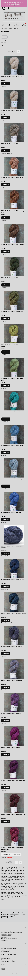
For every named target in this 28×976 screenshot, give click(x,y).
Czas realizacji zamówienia (8, 961)
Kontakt (3, 968)
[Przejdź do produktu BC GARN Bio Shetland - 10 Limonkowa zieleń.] (14, 333)
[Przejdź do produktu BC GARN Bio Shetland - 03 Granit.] (14, 132)
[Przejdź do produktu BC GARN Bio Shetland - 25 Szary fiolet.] (14, 669)
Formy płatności (5, 958)
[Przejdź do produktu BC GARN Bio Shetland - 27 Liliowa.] (14, 736)
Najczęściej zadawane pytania (9, 938)
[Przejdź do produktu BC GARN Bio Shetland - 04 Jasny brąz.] (14, 166)
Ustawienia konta (5, 950)
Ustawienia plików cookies (8, 948)
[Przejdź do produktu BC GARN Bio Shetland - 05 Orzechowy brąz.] (14, 199)
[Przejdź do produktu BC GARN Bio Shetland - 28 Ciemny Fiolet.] (14, 769)
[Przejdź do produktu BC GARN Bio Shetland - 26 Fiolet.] (14, 702)
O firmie (3, 969)
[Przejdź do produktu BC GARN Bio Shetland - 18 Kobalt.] (14, 501)
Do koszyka (6, 83)
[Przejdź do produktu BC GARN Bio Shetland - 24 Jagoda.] (14, 635)
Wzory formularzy (6, 935)
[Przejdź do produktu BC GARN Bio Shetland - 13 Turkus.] (14, 400)
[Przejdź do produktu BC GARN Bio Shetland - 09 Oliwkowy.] (14, 300)
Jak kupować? (5, 940)
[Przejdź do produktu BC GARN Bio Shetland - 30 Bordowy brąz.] (14, 803)
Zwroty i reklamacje (6, 931)
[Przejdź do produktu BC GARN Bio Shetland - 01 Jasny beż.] (14, 65)
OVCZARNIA (4, 28)
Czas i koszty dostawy (7, 959)
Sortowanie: (4, 42)
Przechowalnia (5, 951)
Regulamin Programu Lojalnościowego (11, 932)
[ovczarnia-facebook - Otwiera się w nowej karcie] (8, 8)
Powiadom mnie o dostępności (11, 854)
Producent (16, 28)
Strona (9, 51)
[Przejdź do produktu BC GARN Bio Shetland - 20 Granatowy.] (14, 568)
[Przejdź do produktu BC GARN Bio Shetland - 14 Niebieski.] (14, 434)
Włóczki (10, 28)
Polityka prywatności (6, 934)
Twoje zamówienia (6, 947)
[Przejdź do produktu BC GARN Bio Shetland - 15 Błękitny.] (14, 468)
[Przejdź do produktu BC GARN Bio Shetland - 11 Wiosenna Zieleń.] (14, 367)
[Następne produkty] (16, 862)
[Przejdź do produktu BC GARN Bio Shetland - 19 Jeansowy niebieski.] (14, 535)
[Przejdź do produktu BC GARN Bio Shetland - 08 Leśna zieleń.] (14, 266)
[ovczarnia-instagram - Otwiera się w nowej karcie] (3, 8)
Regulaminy (4, 937)
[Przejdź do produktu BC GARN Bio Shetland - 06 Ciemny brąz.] (14, 233)
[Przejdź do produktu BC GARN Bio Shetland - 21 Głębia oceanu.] (14, 602)
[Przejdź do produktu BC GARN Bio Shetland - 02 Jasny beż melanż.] (14, 99)
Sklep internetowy (12, 973)
